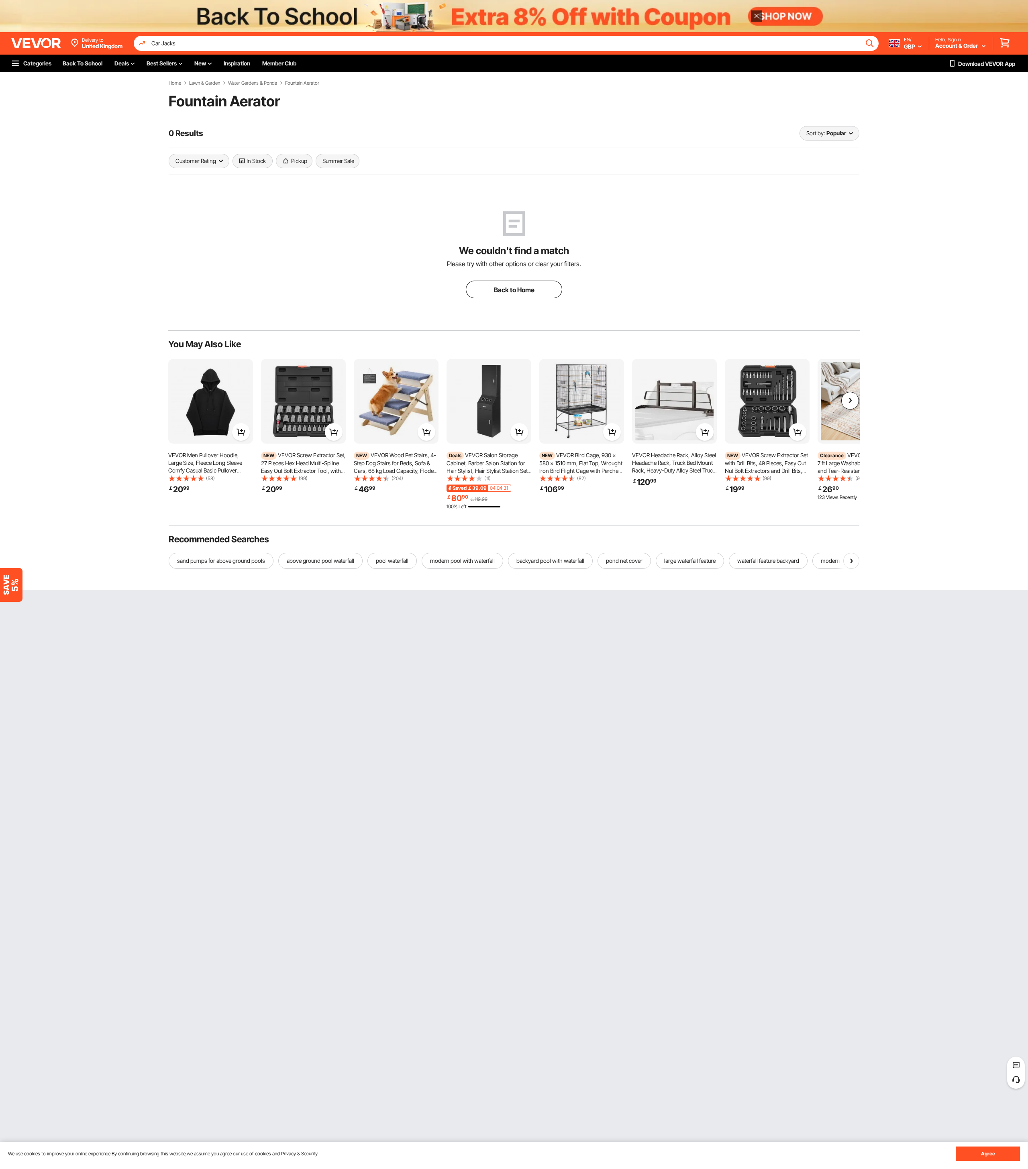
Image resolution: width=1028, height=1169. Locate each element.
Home (175, 83)
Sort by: (815, 133)
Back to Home (514, 290)
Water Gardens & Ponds (252, 83)
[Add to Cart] (241, 432)
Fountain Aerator (302, 83)
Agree (988, 1154)
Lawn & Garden (204, 83)
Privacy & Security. (299, 1154)
